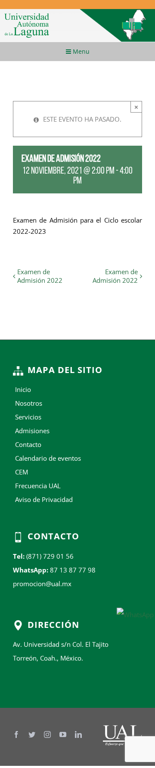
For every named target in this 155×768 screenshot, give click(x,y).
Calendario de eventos (48, 458)
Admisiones (32, 430)
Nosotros (28, 403)
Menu (80, 51)
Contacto (28, 444)
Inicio (23, 389)
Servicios (28, 417)
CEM (21, 472)
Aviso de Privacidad (44, 499)
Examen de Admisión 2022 (39, 276)
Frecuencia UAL (38, 485)
